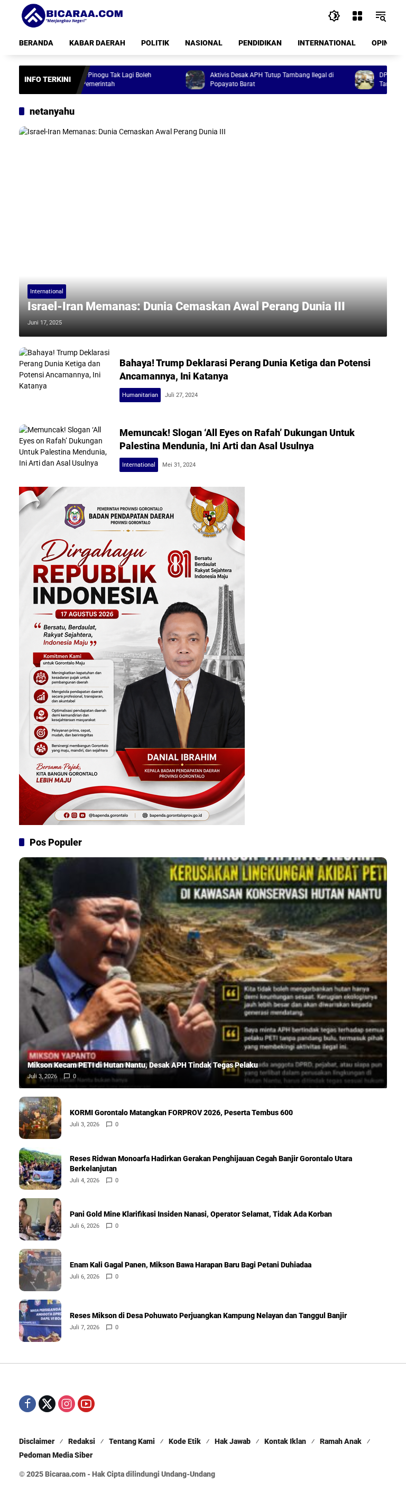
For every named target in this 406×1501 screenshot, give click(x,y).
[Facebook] (27, 1403)
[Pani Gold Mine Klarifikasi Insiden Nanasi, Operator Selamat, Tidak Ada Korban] (40, 1219)
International (46, 291)
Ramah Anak (341, 1441)
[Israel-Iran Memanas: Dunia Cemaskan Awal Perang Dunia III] (203, 231)
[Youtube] (86, 1403)
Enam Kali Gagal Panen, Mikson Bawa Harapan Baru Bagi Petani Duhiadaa (190, 1265)
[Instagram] (66, 1403)
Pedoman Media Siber (56, 1455)
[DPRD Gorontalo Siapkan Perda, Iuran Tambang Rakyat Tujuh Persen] (332, 79)
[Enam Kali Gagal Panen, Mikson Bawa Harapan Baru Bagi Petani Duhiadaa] (40, 1270)
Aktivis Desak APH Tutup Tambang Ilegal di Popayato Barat (240, 79)
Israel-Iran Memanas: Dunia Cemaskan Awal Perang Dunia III (186, 306)
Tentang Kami (132, 1441)
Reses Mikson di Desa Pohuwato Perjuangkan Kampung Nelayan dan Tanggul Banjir (208, 1315)
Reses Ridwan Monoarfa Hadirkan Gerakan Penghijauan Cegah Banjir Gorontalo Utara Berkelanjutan (211, 1163)
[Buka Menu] (357, 16)
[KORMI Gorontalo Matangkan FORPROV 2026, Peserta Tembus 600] (40, 1118)
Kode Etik (185, 1441)
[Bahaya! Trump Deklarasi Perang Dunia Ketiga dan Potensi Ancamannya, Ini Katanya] (65, 380)
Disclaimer (36, 1441)
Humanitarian (140, 395)
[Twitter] (47, 1403)
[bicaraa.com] (72, 15)
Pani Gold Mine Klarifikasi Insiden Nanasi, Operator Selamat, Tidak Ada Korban (201, 1214)
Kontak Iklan (285, 1441)
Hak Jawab (233, 1441)
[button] (334, 16)
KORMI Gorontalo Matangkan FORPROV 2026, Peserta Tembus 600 (181, 1112)
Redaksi (81, 1441)
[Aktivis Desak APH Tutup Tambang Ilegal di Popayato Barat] (163, 79)
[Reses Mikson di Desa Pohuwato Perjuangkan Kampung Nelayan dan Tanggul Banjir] (40, 1321)
